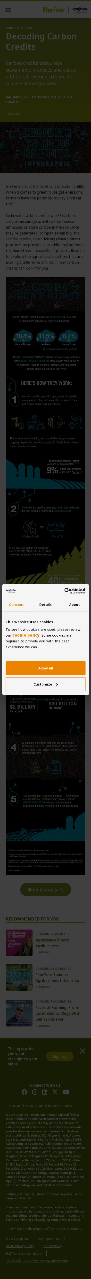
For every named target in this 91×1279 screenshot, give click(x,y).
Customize (42, 684)
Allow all (45, 668)
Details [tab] (45, 604)
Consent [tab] (16, 604)
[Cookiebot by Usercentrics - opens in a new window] (64, 591)
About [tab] (74, 604)
